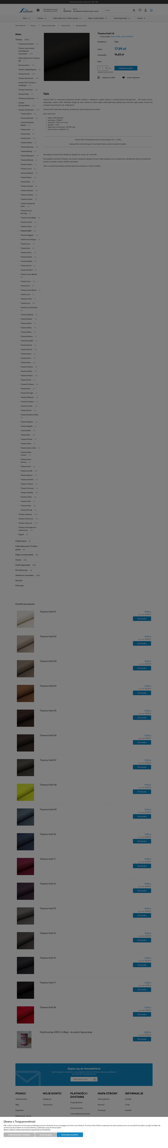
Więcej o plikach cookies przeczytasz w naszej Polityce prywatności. (27, 1129)
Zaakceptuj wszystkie (69, 1135)
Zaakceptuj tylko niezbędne (19, 1135)
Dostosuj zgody (46, 1135)
